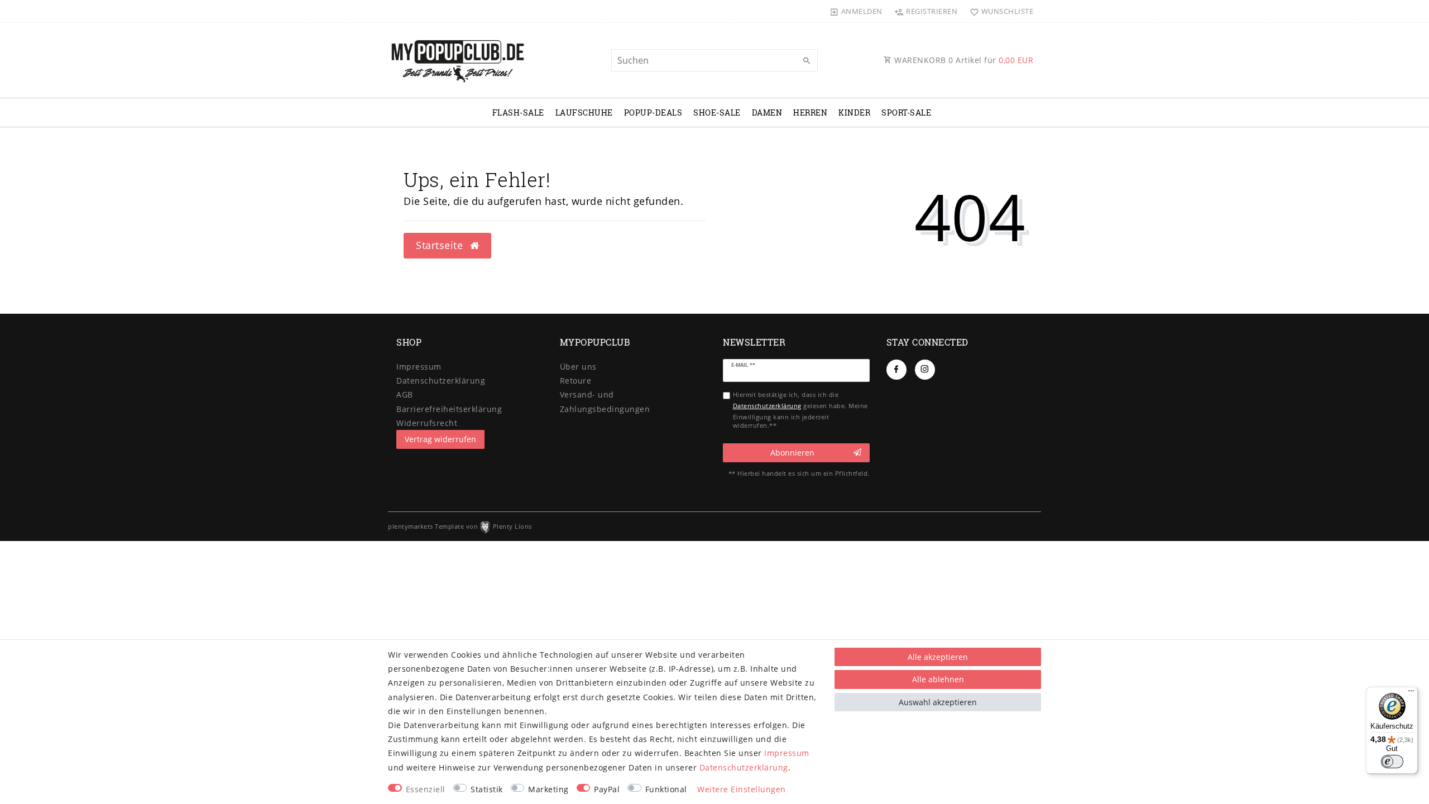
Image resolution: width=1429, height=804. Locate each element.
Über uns (578, 366)
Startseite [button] (441, 245)
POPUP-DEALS (653, 112)
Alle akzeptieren (938, 657)
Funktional (666, 789)
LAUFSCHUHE (584, 112)
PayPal (607, 789)
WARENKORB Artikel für (963, 60)
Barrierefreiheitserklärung (449, 409)
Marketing (548, 789)
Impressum (419, 366)
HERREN (810, 112)
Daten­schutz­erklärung (440, 380)
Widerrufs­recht (426, 423)
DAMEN (767, 112)
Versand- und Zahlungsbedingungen (605, 401)
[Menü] (1411, 693)
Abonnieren (792, 452)
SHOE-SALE (717, 112)
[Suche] (806, 61)
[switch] (1392, 761)
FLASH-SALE (518, 112)
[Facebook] (896, 370)
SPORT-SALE (906, 112)
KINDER (854, 112)
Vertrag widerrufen (440, 439)
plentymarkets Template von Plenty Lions (460, 526)
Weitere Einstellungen (741, 789)
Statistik (487, 789)
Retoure (576, 380)
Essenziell (425, 789)
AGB (404, 394)
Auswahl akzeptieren (938, 702)
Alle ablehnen (938, 679)
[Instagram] (925, 370)
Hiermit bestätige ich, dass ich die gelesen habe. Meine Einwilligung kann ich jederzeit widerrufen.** (800, 409)
